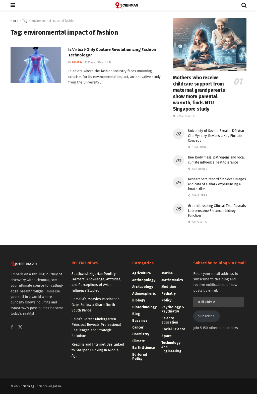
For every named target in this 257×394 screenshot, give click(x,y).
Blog (136, 314)
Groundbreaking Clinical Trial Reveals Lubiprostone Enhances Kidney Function (217, 211)
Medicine (168, 287)
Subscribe (206, 316)
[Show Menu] (13, 5)
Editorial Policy (139, 356)
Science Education (169, 320)
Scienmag (27, 386)
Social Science (173, 329)
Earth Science (143, 348)
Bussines (140, 321)
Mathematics (172, 280)
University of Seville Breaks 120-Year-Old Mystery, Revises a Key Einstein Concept (217, 136)
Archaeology (142, 287)
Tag (24, 21)
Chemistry (140, 334)
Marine (167, 273)
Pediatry (168, 293)
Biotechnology (144, 307)
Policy (166, 300)
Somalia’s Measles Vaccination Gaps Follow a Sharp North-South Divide (95, 304)
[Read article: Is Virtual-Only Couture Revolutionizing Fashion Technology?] (36, 65)
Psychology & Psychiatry (172, 309)
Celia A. (77, 62)
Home (14, 21)
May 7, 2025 (95, 62)
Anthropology (143, 280)
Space (166, 336)
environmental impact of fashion (53, 21)
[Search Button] (243, 5)
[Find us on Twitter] (20, 327)
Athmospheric (144, 293)
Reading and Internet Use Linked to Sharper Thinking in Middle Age (98, 350)
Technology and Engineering (171, 347)
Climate (138, 341)
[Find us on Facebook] (12, 328)
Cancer (138, 327)
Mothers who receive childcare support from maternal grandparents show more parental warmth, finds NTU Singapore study (199, 93)
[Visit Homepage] (128, 5)
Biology (138, 300)
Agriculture (141, 273)
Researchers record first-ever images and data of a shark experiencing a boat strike (217, 184)
